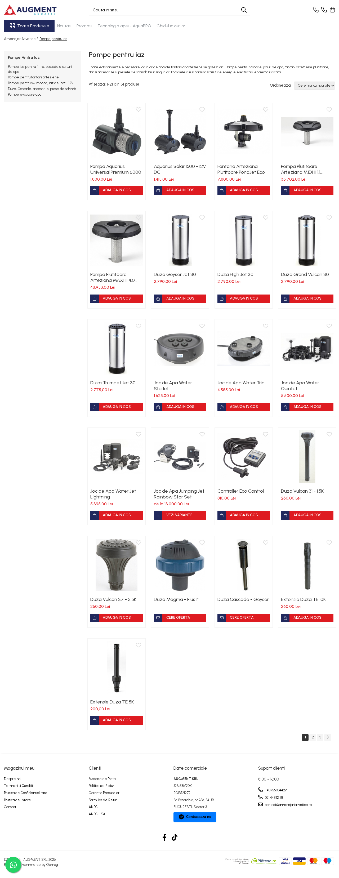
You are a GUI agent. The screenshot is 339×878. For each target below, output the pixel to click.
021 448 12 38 (273, 798)
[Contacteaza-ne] (316, 10)
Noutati (64, 25)
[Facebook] (164, 838)
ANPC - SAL (98, 814)
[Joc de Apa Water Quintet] (307, 348)
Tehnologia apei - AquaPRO (124, 25)
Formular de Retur (103, 800)
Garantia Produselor (104, 793)
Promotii (84, 25)
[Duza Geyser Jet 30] (180, 240)
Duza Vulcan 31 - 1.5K (302, 491)
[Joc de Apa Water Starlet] (180, 348)
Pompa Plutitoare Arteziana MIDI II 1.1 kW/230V (300, 169)
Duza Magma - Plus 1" (176, 599)
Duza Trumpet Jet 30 (113, 383)
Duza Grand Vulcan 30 (305, 274)
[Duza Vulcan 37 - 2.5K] (116, 565)
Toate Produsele (33, 25)
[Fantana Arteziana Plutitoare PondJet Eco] (243, 132)
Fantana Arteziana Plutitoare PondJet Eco (241, 169)
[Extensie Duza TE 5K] (116, 667)
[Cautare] (244, 10)
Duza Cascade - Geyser (243, 599)
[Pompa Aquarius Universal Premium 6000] (116, 132)
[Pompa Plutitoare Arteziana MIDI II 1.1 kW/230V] (307, 132)
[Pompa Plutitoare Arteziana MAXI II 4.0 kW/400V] (116, 240)
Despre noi (12, 779)
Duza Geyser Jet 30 (175, 274)
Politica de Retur (101, 786)
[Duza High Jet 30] (243, 240)
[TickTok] (174, 838)
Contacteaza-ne (198, 817)
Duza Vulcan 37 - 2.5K (113, 599)
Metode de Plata (102, 779)
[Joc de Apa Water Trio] (243, 348)
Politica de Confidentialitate (25, 793)
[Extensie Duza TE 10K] (307, 565)
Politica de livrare (17, 800)
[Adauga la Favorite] (138, 110)
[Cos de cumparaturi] (332, 10)
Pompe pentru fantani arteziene (33, 77)
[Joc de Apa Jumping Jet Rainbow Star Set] (180, 456)
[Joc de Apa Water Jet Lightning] (116, 456)
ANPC (93, 807)
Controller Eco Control (240, 491)
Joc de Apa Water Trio (241, 383)
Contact (10, 807)
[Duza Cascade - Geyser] (243, 565)
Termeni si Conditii (19, 786)
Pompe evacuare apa (24, 94)
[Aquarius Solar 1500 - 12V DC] (180, 132)
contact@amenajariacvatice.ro (288, 805)
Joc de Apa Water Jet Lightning (113, 494)
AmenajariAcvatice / (21, 39)
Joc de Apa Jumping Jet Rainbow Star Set (179, 494)
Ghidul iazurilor (171, 25)
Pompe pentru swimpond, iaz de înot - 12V (40, 83)
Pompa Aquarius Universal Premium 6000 (115, 169)
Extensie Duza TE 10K (303, 599)
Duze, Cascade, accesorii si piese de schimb (42, 89)
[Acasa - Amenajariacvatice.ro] (30, 10)
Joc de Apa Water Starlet (173, 385)
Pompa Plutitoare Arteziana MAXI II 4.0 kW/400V (112, 277)
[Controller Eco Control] (243, 456)
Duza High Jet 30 (235, 274)
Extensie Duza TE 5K (112, 702)
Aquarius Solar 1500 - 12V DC (180, 169)
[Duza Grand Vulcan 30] (307, 240)
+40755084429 (275, 790)
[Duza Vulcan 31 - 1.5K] (307, 456)
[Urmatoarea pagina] (327, 737)
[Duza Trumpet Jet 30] (116, 348)
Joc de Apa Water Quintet (300, 385)
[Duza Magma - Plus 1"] (180, 565)
